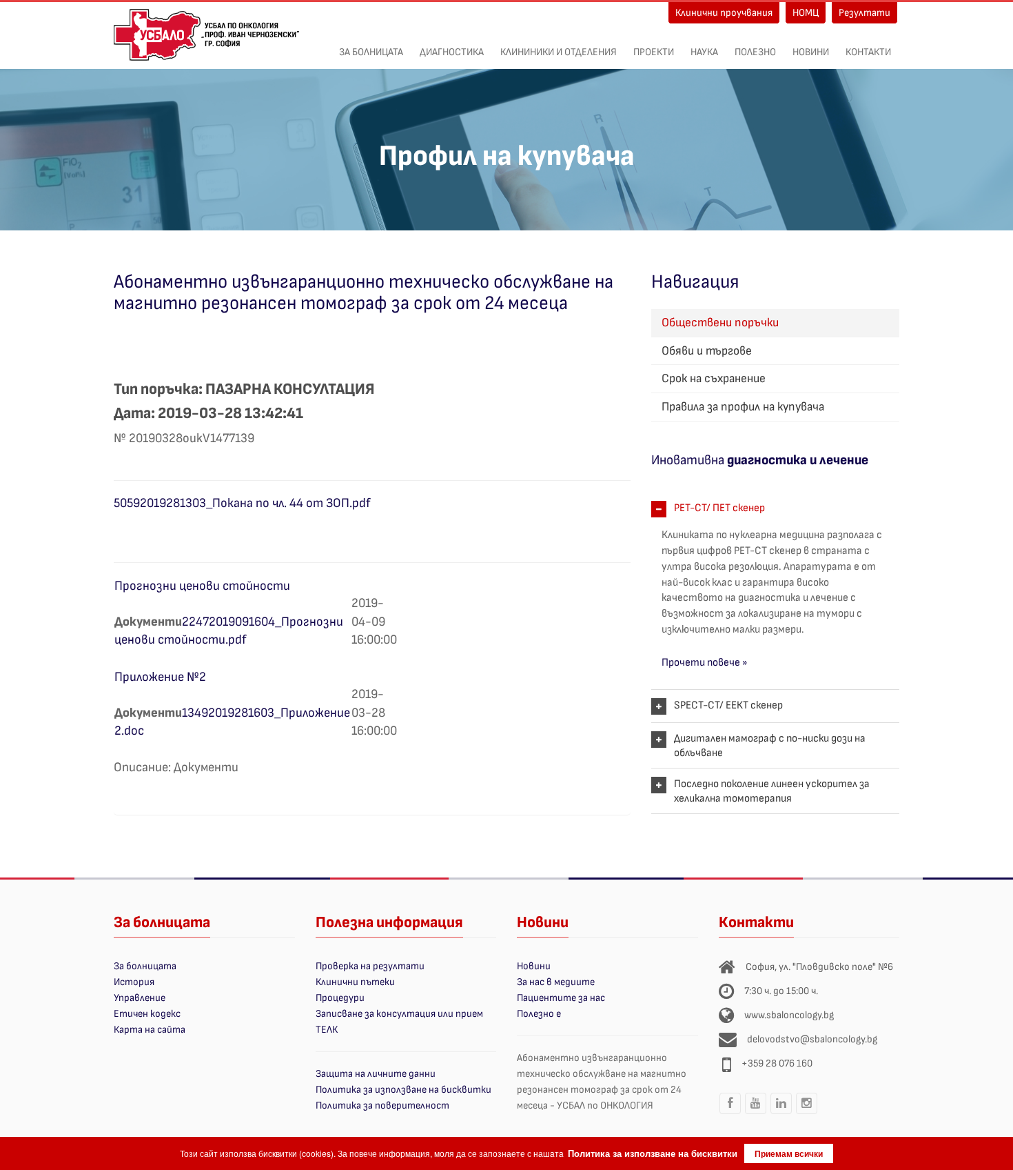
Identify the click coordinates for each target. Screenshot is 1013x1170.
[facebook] (730, 1113)
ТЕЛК (327, 1029)
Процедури (340, 997)
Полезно (755, 52)
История (134, 982)
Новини (810, 52)
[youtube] (756, 1113)
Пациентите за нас (561, 997)
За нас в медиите (556, 982)
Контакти (868, 52)
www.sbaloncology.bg (789, 1015)
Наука (704, 52)
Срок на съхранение (714, 378)
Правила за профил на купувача (743, 406)
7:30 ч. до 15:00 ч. (781, 991)
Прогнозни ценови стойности (202, 586)
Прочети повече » (705, 662)
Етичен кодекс (147, 1013)
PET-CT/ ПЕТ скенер (719, 508)
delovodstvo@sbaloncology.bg (812, 1039)
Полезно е (539, 1013)
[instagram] (807, 1113)
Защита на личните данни (376, 1073)
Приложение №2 (160, 677)
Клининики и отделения (558, 52)
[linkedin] (781, 1113)
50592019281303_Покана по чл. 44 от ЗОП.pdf (242, 503)
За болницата (371, 52)
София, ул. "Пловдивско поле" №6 (819, 966)
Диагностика (452, 52)
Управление (139, 997)
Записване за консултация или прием (399, 1013)
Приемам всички (789, 1153)
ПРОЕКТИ (653, 52)
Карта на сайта (149, 1029)
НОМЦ (805, 12)
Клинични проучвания (723, 12)
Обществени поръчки (720, 322)
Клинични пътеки (355, 982)
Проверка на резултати (370, 966)
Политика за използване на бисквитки (403, 1089)
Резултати (864, 12)
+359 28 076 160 (776, 1063)
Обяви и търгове (707, 351)
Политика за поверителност (382, 1105)
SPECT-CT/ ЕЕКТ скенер (728, 705)
